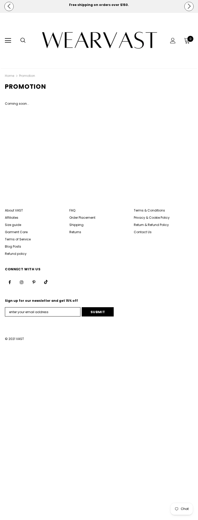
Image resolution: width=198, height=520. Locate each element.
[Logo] (99, 40)
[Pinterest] (33, 282)
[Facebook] (9, 282)
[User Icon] (173, 40)
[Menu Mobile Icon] (8, 40)
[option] (99, 5)
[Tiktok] (46, 282)
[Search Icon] (23, 40)
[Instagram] (21, 282)
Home (9, 76)
